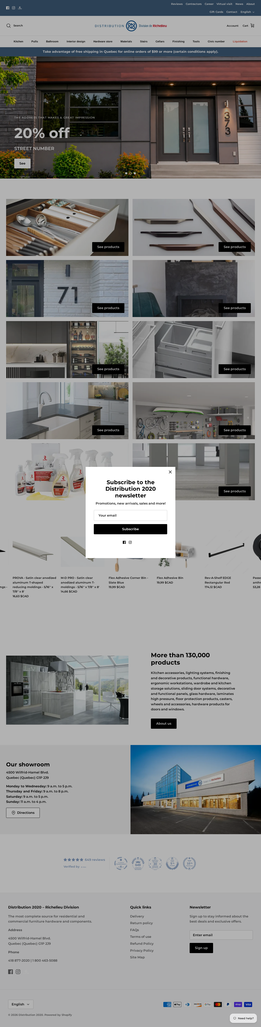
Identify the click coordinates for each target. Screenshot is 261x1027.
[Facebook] (124, 542)
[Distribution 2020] (136, 542)
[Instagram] (130, 542)
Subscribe (130, 529)
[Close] (170, 471)
